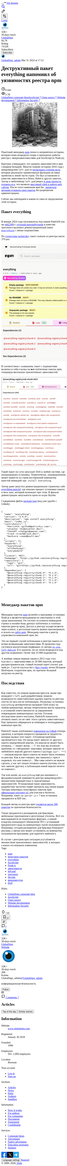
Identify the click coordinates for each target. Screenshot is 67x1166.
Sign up (12, 1076)
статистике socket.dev (17, 236)
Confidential (14, 1125)
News (11, 1090)
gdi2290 (9, 224)
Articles (12, 1087)
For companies (15, 1116)
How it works (15, 1110)
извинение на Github (45, 731)
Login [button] (4, 20)
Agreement (13, 1122)
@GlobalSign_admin (31, 978)
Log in (11, 1073)
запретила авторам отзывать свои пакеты (28, 189)
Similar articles (26, 1011)
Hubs (10, 1093)
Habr (19, 1163)
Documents (14, 1119)
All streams (12, 3)
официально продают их (15, 792)
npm (27, 152)
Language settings (11, 1160)
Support (25, 1160)
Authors (12, 1096)
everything (7, 230)
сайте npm (20, 632)
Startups (12, 1147)
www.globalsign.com (19, 1028)
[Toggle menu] (2, 3)
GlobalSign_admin (11, 60)
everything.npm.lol (11, 489)
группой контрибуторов (30, 224)
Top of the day (9, 1011)
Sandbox (12, 1099)
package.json (30, 501)
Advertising (14, 1139)
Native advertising (17, 1141)
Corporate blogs (16, 1136)
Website (5, 947)
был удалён (41, 667)
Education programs (18, 1144)
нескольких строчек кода (46, 169)
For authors (14, 1113)
